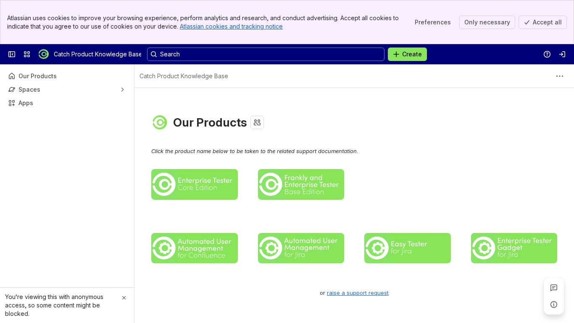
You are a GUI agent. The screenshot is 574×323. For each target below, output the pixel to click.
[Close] (124, 298)
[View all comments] (554, 287)
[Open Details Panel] (554, 304)
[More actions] (559, 76)
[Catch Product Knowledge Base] (43, 54)
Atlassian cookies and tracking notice (231, 26)
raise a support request (358, 292)
